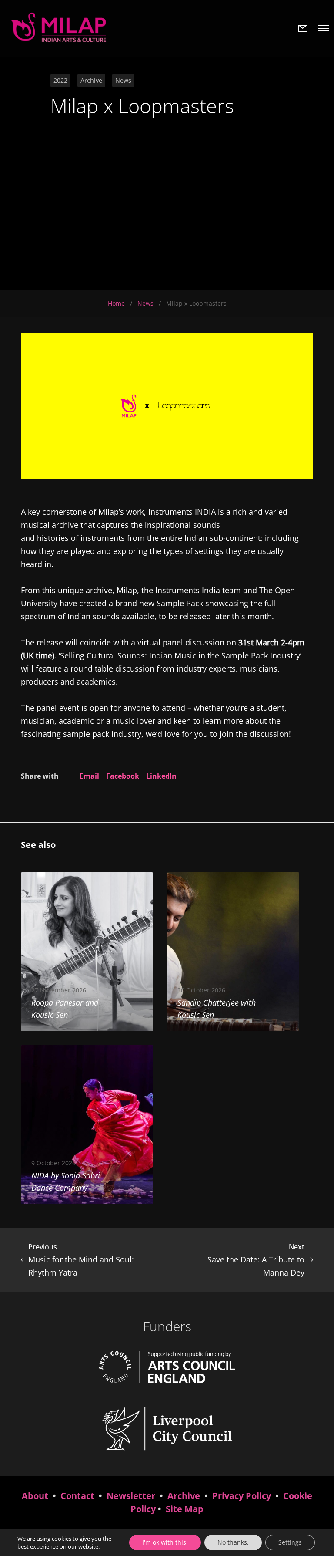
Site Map (185, 1509)
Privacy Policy (241, 1496)
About (35, 1496)
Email (89, 776)
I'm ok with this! (165, 1542)
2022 (60, 80)
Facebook (122, 776)
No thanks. (233, 1542)
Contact (77, 1496)
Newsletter (131, 1496)
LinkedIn (161, 776)
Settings (290, 1542)
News (123, 80)
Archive (91, 80)
